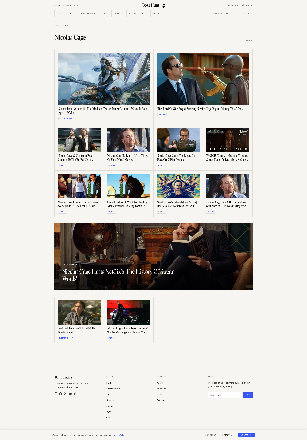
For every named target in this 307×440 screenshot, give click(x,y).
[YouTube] (70, 393)
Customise (210, 435)
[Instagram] (55, 393)
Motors (133, 14)
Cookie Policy (119, 435)
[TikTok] (75, 393)
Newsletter (224, 14)
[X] (65, 393)
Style (145, 14)
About (160, 382)
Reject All (228, 435)
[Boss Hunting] (154, 5)
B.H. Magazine (243, 14)
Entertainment (89, 14)
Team (159, 394)
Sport (156, 14)
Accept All (247, 435)
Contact (161, 400)
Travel (105, 14)
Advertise (162, 388)
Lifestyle (119, 14)
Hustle (72, 14)
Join (247, 395)
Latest (60, 14)
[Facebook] (60, 393)
